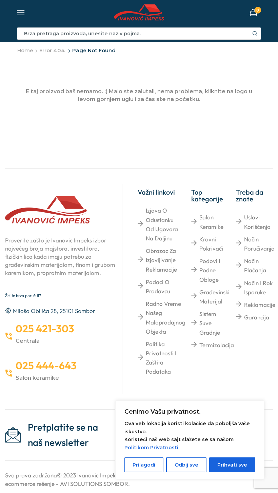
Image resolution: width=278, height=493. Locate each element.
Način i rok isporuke (258, 287)
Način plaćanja (255, 265)
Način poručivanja (259, 244)
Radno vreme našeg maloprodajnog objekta (165, 317)
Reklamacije (259, 304)
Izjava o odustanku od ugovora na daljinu (162, 224)
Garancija (256, 317)
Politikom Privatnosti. (151, 448)
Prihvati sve (232, 465)
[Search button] (255, 33)
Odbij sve (186, 465)
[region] (189, 439)
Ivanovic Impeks (97, 475)
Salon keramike (211, 222)
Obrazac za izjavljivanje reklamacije (161, 260)
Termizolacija (216, 345)
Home (25, 50)
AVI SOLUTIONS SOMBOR (94, 483)
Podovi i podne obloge (209, 270)
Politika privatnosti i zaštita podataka (161, 357)
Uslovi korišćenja (257, 222)
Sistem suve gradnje (209, 323)
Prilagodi (144, 465)
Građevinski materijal (214, 297)
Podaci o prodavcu (158, 286)
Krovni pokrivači (211, 244)
